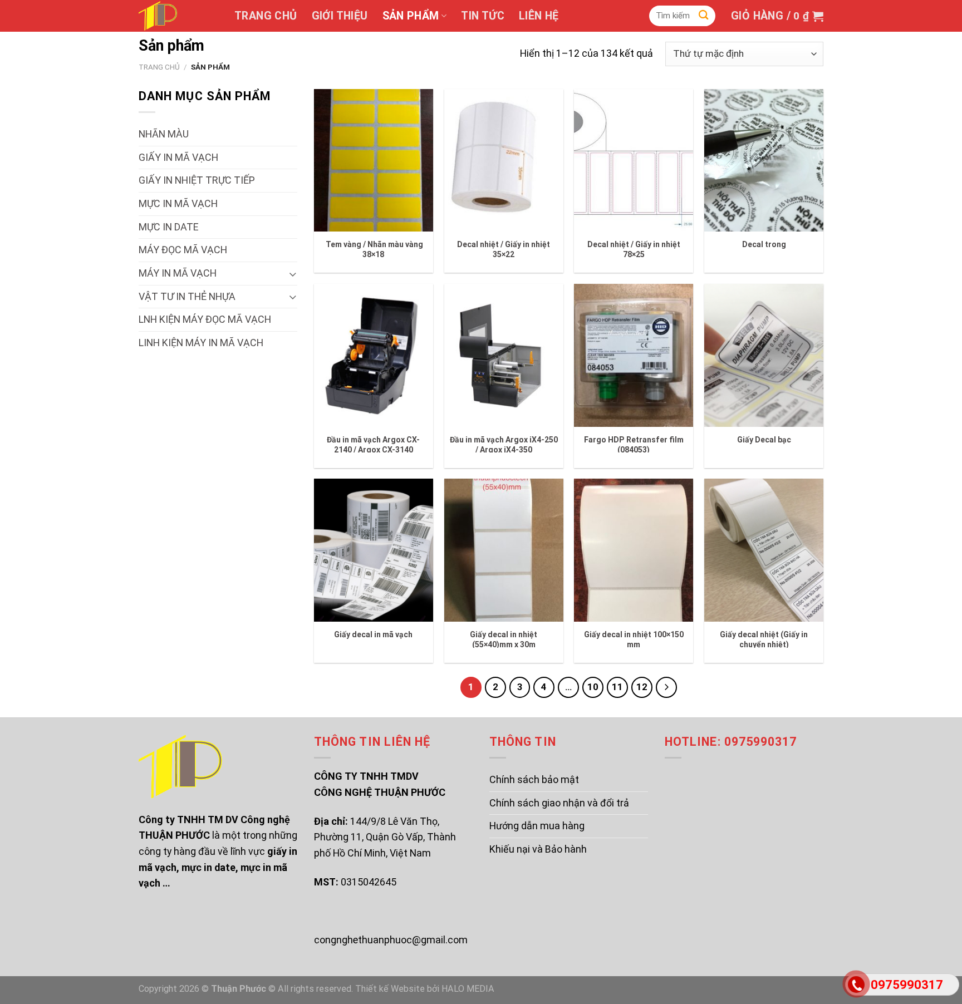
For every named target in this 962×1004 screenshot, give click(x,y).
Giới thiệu (340, 15)
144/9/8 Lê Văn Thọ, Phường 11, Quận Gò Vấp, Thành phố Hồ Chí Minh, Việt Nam (385, 837)
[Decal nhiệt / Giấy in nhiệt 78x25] (633, 160)
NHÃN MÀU (164, 134)
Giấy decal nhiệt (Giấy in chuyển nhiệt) (764, 639)
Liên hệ (539, 15)
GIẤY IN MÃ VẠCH (178, 157)
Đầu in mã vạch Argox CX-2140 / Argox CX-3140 (373, 444)
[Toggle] (292, 273)
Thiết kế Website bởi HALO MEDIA (424, 988)
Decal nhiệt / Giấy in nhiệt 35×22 (503, 249)
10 (592, 686)
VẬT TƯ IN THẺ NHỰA (187, 296)
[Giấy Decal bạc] (763, 355)
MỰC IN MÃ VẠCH (178, 203)
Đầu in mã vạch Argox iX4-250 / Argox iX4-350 (504, 444)
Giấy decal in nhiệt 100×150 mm (634, 639)
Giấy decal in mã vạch (373, 634)
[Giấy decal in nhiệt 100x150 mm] (633, 550)
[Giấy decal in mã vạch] (373, 550)
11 (617, 686)
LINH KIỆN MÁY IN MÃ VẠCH (201, 342)
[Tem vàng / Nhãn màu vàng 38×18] (373, 160)
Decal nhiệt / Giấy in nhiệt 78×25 (633, 249)
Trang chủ (265, 15)
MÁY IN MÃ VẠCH (178, 273)
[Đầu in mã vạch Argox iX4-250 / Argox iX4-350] (503, 355)
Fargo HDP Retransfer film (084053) (634, 444)
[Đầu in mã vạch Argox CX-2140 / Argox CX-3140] (373, 355)
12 (641, 686)
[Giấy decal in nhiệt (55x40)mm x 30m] (503, 550)
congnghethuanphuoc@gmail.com (391, 940)
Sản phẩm (410, 15)
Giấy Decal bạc (764, 439)
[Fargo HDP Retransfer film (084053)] (633, 355)
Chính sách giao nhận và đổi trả (559, 803)
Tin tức (482, 15)
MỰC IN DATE (169, 227)
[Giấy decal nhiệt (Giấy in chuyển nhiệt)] (763, 550)
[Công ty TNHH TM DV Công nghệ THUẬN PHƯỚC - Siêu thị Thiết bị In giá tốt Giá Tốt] (178, 16)
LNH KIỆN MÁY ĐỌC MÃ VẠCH (205, 319)
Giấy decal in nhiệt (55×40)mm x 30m (503, 639)
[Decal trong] (763, 160)
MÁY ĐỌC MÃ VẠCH (183, 249)
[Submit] (703, 16)
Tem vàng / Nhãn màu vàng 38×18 (373, 249)
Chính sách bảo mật (534, 779)
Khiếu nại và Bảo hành (538, 849)
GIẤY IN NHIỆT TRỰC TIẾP (197, 180)
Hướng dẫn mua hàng (537, 825)
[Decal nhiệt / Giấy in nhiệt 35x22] (503, 160)
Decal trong (764, 244)
